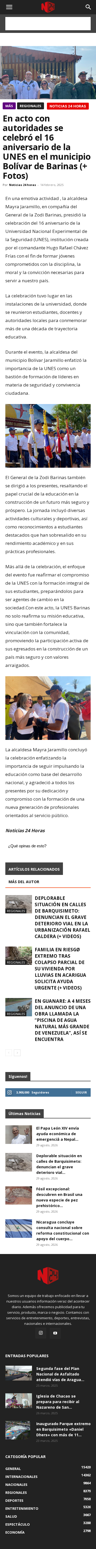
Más (9, 105)
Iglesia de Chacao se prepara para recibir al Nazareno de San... (57, 1402)
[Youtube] (55, 1333)
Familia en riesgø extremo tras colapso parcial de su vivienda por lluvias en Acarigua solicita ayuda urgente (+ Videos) (60, 969)
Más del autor (24, 881)
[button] (88, 7)
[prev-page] (8, 1052)
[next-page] (17, 1052)
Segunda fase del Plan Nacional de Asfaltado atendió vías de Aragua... (60, 1374)
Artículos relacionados (34, 869)
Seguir (81, 1092)
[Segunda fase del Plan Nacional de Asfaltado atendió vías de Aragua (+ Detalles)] (18, 1373)
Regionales (30, 105)
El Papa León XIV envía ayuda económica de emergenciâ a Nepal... (57, 1134)
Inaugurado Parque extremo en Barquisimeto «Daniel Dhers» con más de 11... (63, 1429)
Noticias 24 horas (22, 185)
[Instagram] (40, 1333)
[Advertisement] (48, 23)
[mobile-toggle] (9, 7)
